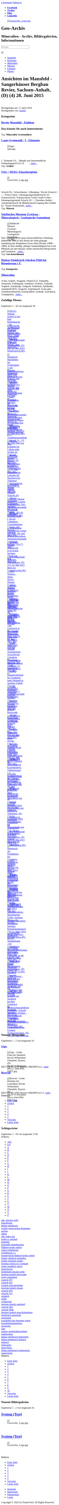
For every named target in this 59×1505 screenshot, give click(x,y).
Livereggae (6, 2)
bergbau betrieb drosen (12, 1288)
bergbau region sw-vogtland (14, 1263)
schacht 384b (7, 1309)
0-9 (8, 1144)
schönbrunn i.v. (8, 1253)
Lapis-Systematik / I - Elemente (20, 140)
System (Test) (11, 1414)
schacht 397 (7, 1280)
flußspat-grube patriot (11, 1247)
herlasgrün (6, 1345)
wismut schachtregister (12, 1285)
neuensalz (6, 1326)
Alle (9, 1142)
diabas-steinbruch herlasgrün (14, 1337)
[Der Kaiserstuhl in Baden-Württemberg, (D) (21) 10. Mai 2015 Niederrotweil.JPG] (16, 351)
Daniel (22, 110)
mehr (46, 1066)
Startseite (11, 57)
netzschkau (6, 1347)
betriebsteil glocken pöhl (13, 1271)
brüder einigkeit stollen (12, 1261)
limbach (5, 1342)
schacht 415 (7, 1293)
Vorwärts (11, 1119)
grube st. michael (9, 1239)
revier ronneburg (9, 1277)
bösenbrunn (6, 1223)
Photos (10, 71)
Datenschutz (13, 1494)
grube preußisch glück (11, 1266)
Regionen (11, 60)
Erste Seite (12, 1100)
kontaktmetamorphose (11, 1323)
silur (3, 1328)
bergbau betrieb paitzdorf (13, 1304)
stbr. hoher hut (8, 1236)
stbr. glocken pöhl (9, 1220)
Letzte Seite (12, 1122)
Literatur (11, 68)
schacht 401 (7, 1282)
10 (8, 1390)
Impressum (12, 1492)
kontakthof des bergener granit (15, 1320)
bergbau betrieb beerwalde (13, 1274)
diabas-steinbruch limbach (13, 1339)
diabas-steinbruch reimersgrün (15, 1350)
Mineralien (12, 63)
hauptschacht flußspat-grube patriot (18, 1255)
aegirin (4, 1231)
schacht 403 (7, 1290)
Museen (11, 66)
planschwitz (7, 1269)
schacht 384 (7, 1307)
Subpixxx (17, 2)
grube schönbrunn (9, 1250)
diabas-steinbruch (9, 1225)
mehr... (34, 163)
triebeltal (5, 1242)
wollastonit (6, 1301)
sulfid (4, 1299)
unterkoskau (7, 1334)
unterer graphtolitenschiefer (14, 1331)
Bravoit (6, 1072)
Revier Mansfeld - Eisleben (17, 122)
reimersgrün (7, 1353)
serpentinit (6, 1318)
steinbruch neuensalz (11, 1315)
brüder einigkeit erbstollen (13, 1258)
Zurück (10, 1103)
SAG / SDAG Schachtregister (19, 172)
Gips (4, 1046)
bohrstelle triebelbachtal (12, 1244)
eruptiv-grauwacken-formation (15, 1228)
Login (10, 1497)
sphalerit (5, 1296)
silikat (4, 1234)
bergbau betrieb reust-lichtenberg (17, 1312)
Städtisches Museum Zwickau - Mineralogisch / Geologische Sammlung (25, 216)
